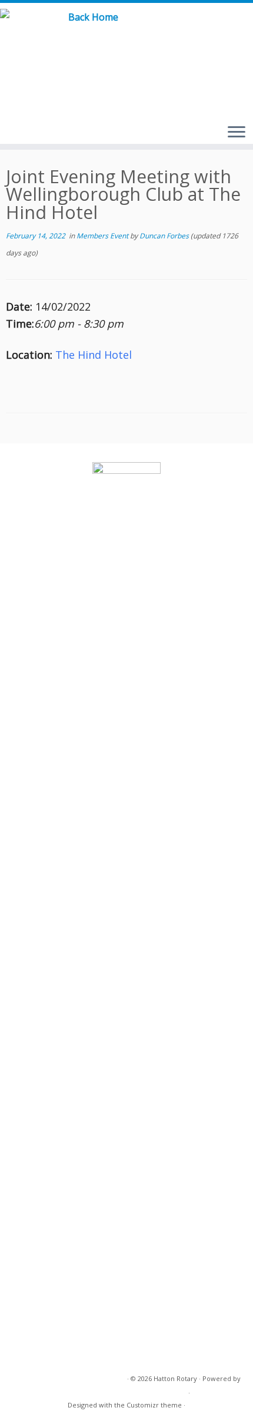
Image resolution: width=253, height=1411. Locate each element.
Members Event (103, 236)
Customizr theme (154, 1404)
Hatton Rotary (175, 1378)
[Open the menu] (236, 133)
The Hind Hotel (93, 355)
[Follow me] (239, 29)
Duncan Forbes (164, 236)
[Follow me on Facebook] (226, 29)
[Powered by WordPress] (182, 1390)
